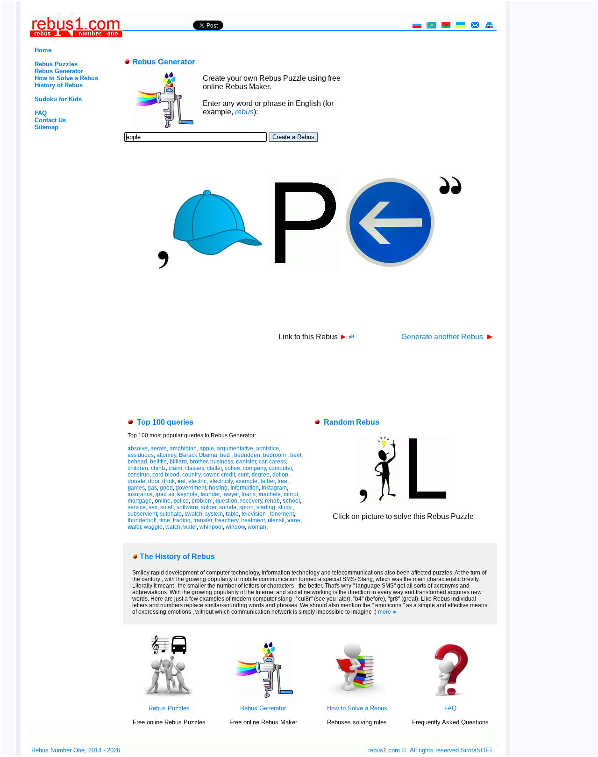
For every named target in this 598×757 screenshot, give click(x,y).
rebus (244, 112)
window (235, 527)
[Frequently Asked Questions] (450, 695)
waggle (153, 527)
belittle (158, 461)
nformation (244, 487)
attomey (166, 455)
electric (197, 481)
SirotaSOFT (477, 750)
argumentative (235, 448)
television (254, 514)
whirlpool (211, 527)
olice (181, 501)
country (191, 474)
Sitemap (46, 127)
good (166, 487)
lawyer (230, 494)
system (214, 514)
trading (182, 520)
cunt (243, 474)
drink (168, 481)
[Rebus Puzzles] (169, 695)
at (181, 481)
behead (137, 461)
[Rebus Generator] (263, 695)
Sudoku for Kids (58, 99)
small (167, 507)
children (138, 468)
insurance (140, 494)
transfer (202, 520)
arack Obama (198, 455)
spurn (246, 507)
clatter (214, 468)
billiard (178, 461)
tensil (276, 520)
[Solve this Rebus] (403, 502)
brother (198, 461)
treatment (253, 520)
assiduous (141, 455)
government (191, 487)
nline (163, 501)
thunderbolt (142, 520)
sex (153, 507)
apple (206, 448)
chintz (158, 468)
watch (172, 527)
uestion (226, 501)
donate (136, 481)
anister (246, 461)
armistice (267, 448)
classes (194, 468)
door (153, 481)
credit (228, 474)
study (285, 507)
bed (225, 455)
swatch (193, 514)
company (254, 468)
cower (210, 474)
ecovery (251, 501)
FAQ (40, 113)
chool (291, 501)
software (187, 507)
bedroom (275, 455)
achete (269, 494)
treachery (226, 520)
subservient (142, 514)
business (221, 461)
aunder (210, 494)
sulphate (171, 514)
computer (280, 468)
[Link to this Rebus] (351, 337)
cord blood (165, 474)
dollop (280, 474)
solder (208, 507)
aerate (158, 448)
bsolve (138, 448)
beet (295, 455)
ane (293, 520)
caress (277, 461)
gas (152, 487)
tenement (282, 514)
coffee (232, 468)
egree (260, 474)
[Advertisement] (60, 170)
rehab (272, 501)
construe (139, 474)
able (232, 514)
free (282, 481)
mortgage (140, 501)
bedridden (247, 455)
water (190, 527)
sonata (227, 507)
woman (257, 527)
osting (218, 487)
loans (249, 494)
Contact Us (50, 120)
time (164, 520)
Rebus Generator (59, 71)
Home (43, 50)
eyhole (187, 494)
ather (267, 481)
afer (134, 527)
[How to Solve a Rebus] (357, 695)
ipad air (165, 494)
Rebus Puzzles (56, 64)
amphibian (183, 448)
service (137, 507)
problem (202, 501)
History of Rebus (58, 85)
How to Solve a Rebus (66, 78)
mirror (291, 494)
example (246, 481)
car (262, 461)
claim (175, 468)
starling (265, 507)
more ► (388, 612)
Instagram (274, 487)
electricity (221, 481)
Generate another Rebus (443, 337)
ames (136, 487)
